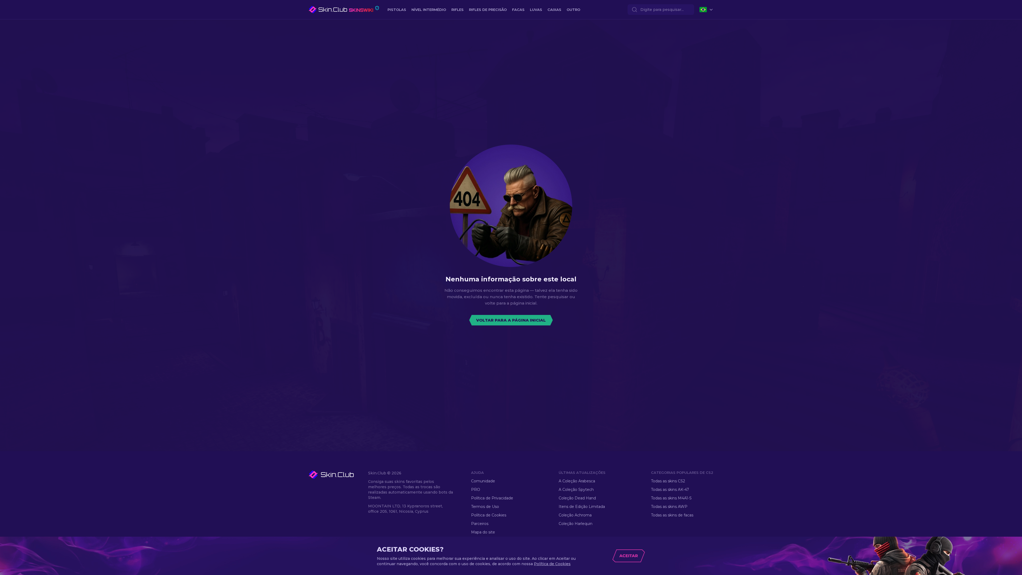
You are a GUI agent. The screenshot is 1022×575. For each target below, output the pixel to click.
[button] (337, 474)
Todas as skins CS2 (668, 481)
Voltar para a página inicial (511, 320)
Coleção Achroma (575, 515)
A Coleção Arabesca (577, 481)
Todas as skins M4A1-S (671, 498)
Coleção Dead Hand (577, 498)
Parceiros (479, 523)
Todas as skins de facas (672, 515)
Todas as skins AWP (669, 506)
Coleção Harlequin (575, 523)
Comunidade (483, 481)
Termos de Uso (485, 506)
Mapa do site (483, 532)
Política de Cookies (488, 515)
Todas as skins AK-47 (670, 489)
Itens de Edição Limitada (582, 506)
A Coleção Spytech (576, 489)
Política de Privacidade (492, 498)
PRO (475, 489)
